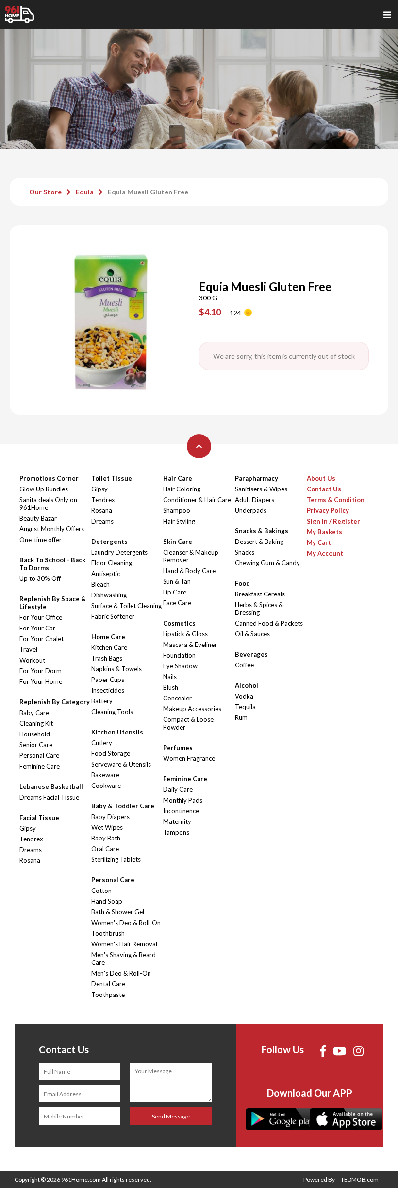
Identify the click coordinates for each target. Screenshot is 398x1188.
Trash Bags (106, 658)
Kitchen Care (109, 647)
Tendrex (31, 839)
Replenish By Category (54, 702)
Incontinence (181, 811)
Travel (28, 649)
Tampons (176, 832)
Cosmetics (179, 623)
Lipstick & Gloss (185, 634)
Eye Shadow (180, 666)
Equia (85, 192)
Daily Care (178, 789)
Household (34, 734)
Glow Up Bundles (43, 489)
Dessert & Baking (259, 541)
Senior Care (35, 745)
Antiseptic (105, 573)
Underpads (250, 510)
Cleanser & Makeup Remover (190, 556)
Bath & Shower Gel (117, 912)
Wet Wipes (107, 827)
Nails (170, 677)
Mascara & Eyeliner (190, 644)
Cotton (101, 890)
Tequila (245, 707)
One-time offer (40, 539)
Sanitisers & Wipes (261, 489)
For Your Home (40, 681)
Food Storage (110, 753)
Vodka (244, 696)
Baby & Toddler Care (122, 806)
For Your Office (40, 617)
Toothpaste (108, 994)
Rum (241, 717)
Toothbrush (108, 933)
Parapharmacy (256, 478)
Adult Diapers (254, 500)
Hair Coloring (181, 489)
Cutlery (101, 743)
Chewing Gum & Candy (267, 563)
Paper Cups (107, 679)
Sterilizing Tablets (116, 859)
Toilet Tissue (111, 478)
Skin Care (177, 541)
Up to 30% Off (40, 578)
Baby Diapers (110, 817)
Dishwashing (109, 595)
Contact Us (324, 489)
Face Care (177, 603)
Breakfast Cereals (260, 594)
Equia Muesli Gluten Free (148, 192)
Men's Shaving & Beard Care (123, 958)
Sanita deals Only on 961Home (48, 503)
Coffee (244, 665)
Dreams (30, 850)
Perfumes (178, 747)
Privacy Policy (328, 510)
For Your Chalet (41, 639)
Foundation (179, 655)
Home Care (108, 637)
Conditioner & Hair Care (197, 500)
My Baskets (324, 532)
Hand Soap (106, 901)
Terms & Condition (336, 500)
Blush (170, 687)
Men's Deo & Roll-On (121, 973)
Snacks (244, 552)
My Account (325, 553)
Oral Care (105, 849)
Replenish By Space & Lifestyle (52, 603)
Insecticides (107, 690)
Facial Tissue (39, 817)
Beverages (251, 654)
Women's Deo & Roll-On (126, 922)
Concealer (177, 698)
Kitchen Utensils (117, 732)
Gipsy (27, 828)
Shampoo (176, 510)
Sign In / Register (333, 521)
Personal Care (39, 755)
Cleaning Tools (112, 712)
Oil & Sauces (252, 634)
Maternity (177, 821)
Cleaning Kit (36, 723)
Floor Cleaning (111, 563)
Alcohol (246, 685)
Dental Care (108, 984)
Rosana (29, 860)
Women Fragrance (189, 758)
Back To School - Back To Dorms (52, 564)
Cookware (106, 785)
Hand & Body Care (189, 571)
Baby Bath (105, 838)
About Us (321, 478)
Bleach (100, 584)
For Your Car (37, 628)
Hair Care (177, 478)
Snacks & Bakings (261, 531)
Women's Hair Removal (124, 944)
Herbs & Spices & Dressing (259, 608)
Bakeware (105, 775)
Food (242, 583)
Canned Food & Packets (269, 623)
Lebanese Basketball (51, 786)
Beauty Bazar (38, 518)
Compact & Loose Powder (188, 723)
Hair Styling (179, 521)
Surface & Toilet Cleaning (126, 606)
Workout (32, 660)
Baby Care (34, 712)
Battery (102, 701)
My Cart (319, 542)
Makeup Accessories (192, 709)
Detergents (109, 541)
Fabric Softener (112, 616)
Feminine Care (39, 766)
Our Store (45, 192)
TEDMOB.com (360, 1179)
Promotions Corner (49, 478)
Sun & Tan (177, 581)
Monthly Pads (182, 800)
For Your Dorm (40, 671)
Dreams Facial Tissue (49, 797)
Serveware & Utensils (121, 764)
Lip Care (174, 592)
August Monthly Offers (51, 529)
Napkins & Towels (116, 669)
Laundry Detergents (119, 552)
